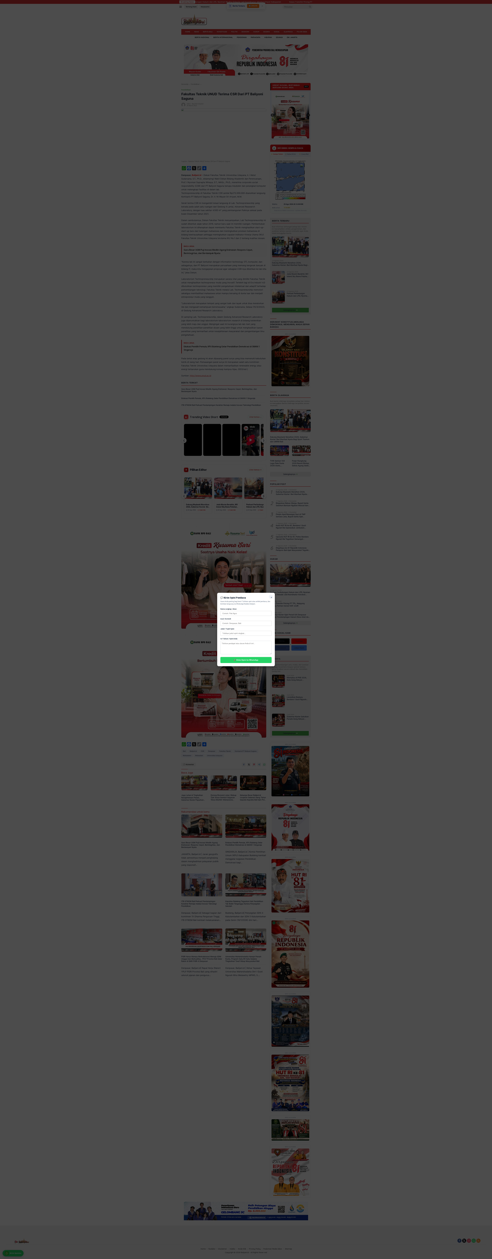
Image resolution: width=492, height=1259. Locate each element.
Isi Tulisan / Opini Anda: (229, 639)
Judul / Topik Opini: (227, 629)
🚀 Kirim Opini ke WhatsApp (246, 660)
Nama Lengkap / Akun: (228, 609)
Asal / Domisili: (225, 619)
